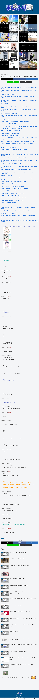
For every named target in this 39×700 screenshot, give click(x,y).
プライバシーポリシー (19, 695)
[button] (26, 82)
